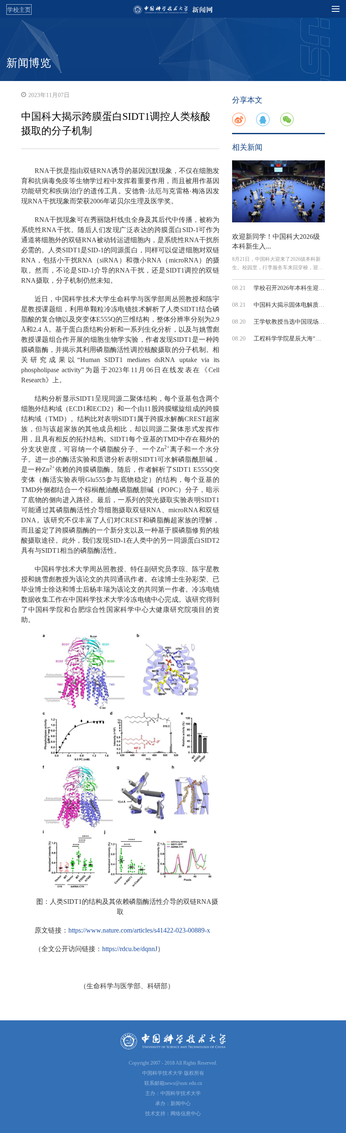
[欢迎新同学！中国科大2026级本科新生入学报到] (278, 191)
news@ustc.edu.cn (183, 1083)
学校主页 (19, 9)
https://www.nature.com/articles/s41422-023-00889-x (139, 930)
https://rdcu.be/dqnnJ (129, 948)
